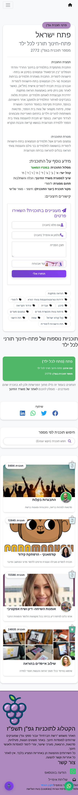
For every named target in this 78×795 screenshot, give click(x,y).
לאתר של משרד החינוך (23, 389)
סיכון (61, 305)
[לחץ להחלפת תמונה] (54, 263)
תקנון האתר (47, 785)
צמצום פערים (18, 311)
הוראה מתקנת (56, 293)
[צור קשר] (68, 785)
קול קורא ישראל (55, 317)
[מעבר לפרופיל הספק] (65, 497)
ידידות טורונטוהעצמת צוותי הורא (46, 299)
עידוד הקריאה (24, 305)
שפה (34, 317)
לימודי (14, 299)
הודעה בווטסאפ (56, 772)
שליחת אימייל (59, 779)
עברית (45, 305)
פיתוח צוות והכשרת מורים (49, 311)
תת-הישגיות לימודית (52, 323)
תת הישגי (16, 317)
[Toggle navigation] (8, 5)
